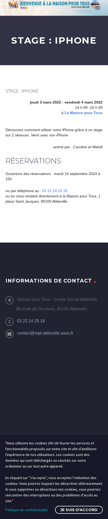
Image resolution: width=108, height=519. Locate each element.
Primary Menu (97, 8)
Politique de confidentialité (26, 509)
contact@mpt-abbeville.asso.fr (45, 333)
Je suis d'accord (79, 509)
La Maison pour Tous (83, 113)
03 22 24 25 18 (54, 191)
